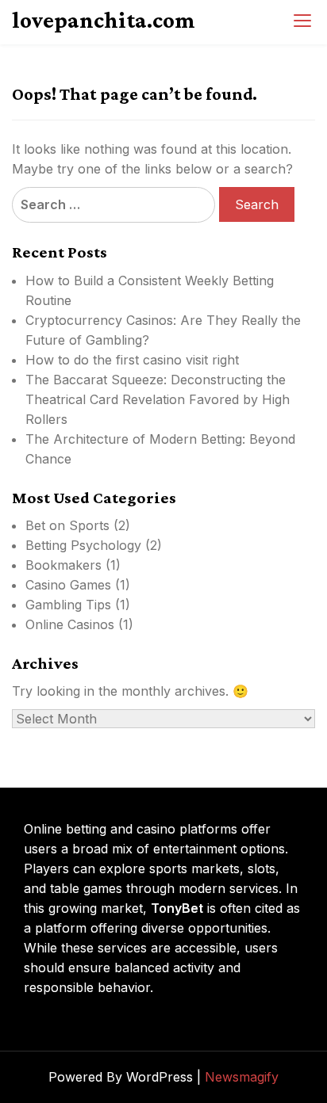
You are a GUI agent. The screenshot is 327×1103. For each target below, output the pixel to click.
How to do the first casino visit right (132, 360)
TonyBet (177, 908)
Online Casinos (69, 624)
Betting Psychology (83, 545)
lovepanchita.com (103, 19)
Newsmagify (242, 1077)
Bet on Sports (67, 525)
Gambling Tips (68, 605)
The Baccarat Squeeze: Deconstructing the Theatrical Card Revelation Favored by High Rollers (157, 399)
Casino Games (68, 585)
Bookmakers (63, 565)
